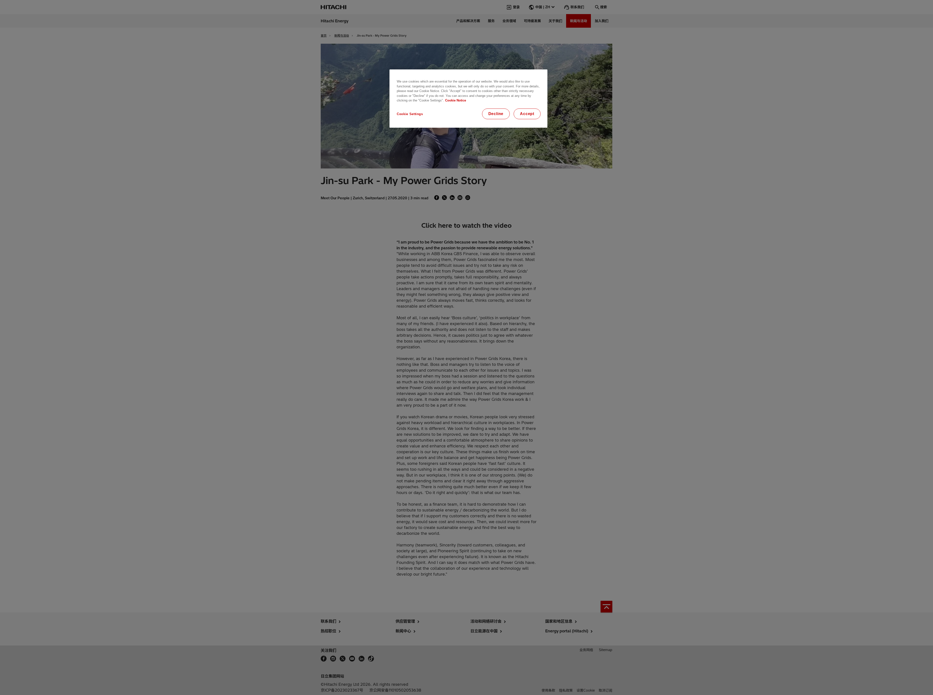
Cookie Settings (410, 114)
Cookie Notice (455, 100)
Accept (527, 114)
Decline (496, 114)
